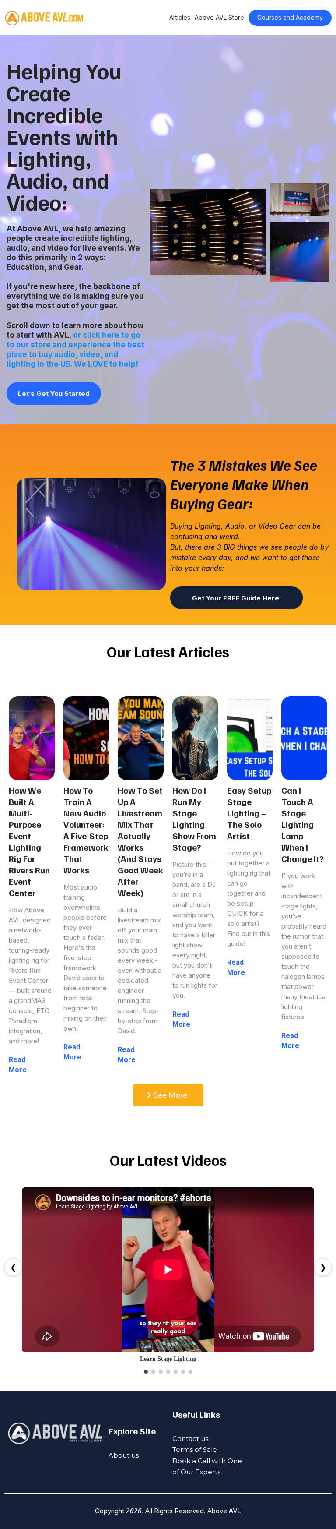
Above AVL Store (219, 17)
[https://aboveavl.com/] (55, 1433)
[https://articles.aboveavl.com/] (44, 17)
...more (37, 1070)
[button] (32, 885)
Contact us (190, 1438)
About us (123, 1455)
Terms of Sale (194, 1449)
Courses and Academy (290, 17)
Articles (179, 17)
